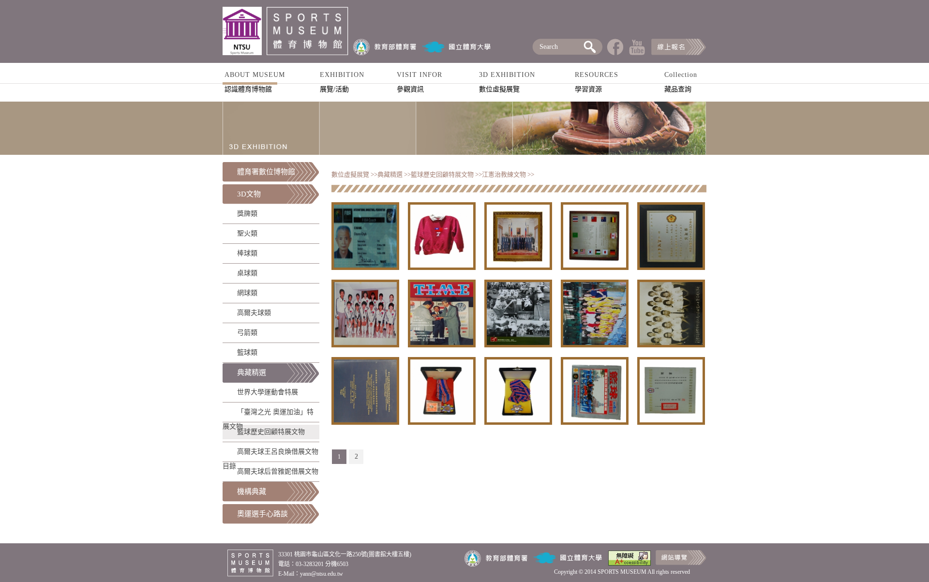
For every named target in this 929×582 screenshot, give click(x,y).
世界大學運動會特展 (267, 392)
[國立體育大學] (457, 47)
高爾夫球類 (254, 312)
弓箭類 (247, 332)
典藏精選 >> (394, 174)
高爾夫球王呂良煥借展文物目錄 (270, 453)
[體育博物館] (245, 31)
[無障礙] (629, 563)
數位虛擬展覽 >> (354, 174)
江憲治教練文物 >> (508, 174)
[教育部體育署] (385, 47)
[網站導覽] (681, 563)
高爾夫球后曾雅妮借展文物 (277, 471)
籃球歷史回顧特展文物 (271, 431)
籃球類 (247, 352)
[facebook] (615, 53)
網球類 (247, 293)
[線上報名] (678, 53)
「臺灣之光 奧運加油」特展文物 (268, 413)
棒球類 (247, 253)
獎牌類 (247, 213)
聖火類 (247, 233)
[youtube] (637, 53)
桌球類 (247, 273)
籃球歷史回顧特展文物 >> (446, 174)
